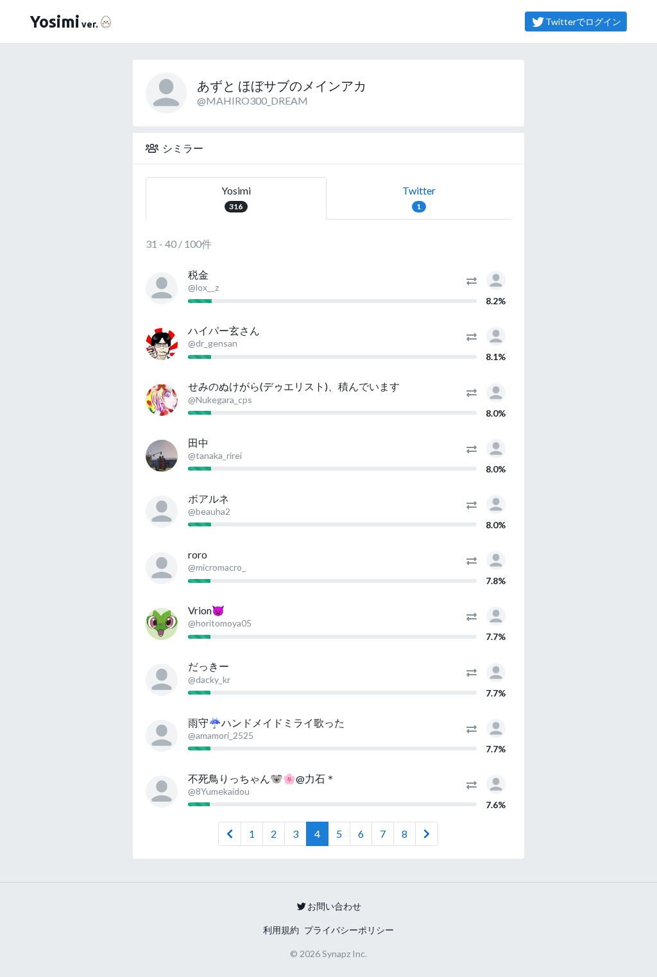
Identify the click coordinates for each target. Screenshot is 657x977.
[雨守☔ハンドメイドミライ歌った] (162, 736)
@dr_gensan (212, 343)
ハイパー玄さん (224, 330)
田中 (198, 443)
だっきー (208, 666)
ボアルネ (208, 498)
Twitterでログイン (583, 21)
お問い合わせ (334, 906)
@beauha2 (209, 511)
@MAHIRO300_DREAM (252, 100)
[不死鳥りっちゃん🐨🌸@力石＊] (162, 791)
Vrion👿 (206, 610)
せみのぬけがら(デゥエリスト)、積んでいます (294, 386)
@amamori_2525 (220, 735)
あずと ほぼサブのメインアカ (281, 85)
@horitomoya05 (220, 623)
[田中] (162, 456)
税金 (198, 274)
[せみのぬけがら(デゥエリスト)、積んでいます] (162, 400)
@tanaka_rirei (215, 455)
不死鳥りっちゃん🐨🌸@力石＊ (262, 778)
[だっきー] (162, 680)
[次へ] (426, 834)
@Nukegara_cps (220, 399)
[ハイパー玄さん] (162, 344)
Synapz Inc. (344, 953)
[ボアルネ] (162, 512)
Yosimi (236, 197)
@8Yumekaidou (219, 791)
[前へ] (229, 834)
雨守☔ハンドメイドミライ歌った (266, 722)
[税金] (162, 288)
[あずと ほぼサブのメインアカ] (496, 279)
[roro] (162, 568)
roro (197, 554)
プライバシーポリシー (349, 929)
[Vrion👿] (162, 624)
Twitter (419, 197)
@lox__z (203, 287)
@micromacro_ (217, 567)
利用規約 (281, 929)
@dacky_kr (209, 679)
